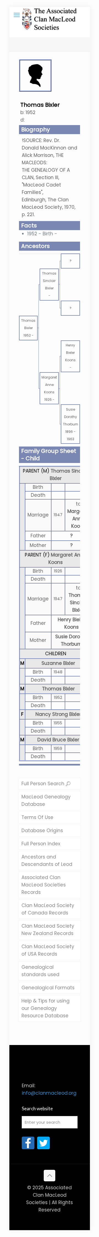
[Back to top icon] (49, 1175)
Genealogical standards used (40, 971)
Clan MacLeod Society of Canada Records (47, 909)
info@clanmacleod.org (49, 1093)
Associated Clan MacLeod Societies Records (43, 885)
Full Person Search (43, 783)
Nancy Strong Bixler (58, 714)
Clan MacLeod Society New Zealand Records (47, 930)
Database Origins (42, 830)
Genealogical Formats (48, 987)
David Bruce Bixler (58, 739)
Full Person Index (40, 843)
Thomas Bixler (58, 688)
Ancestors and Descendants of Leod (46, 861)
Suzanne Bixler (58, 663)
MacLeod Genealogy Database (46, 800)
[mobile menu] (16, 15)
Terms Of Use (37, 817)
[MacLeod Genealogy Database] (49, 15)
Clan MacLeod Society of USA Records (47, 950)
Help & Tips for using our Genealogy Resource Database (45, 1008)
